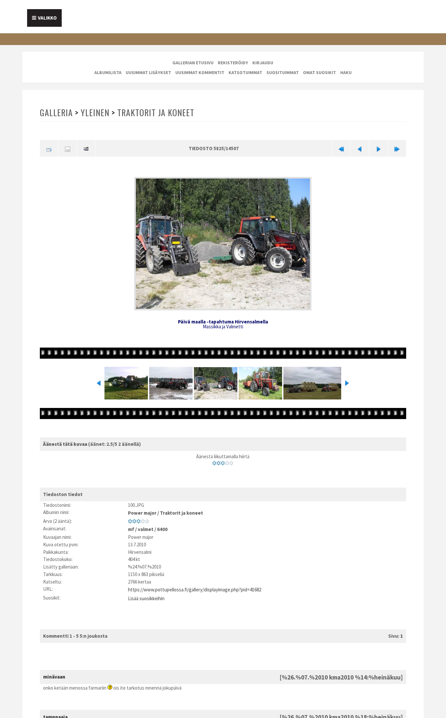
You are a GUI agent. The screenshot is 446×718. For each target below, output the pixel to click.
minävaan (54, 670)
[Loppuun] (397, 148)
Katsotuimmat (245, 72)
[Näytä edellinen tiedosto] (360, 148)
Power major (142, 510)
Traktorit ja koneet (154, 112)
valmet (145, 525)
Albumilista (107, 72)
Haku (346, 72)
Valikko (47, 18)
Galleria (56, 112)
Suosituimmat (282, 72)
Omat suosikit (319, 72)
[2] (218, 461)
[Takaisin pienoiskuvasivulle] (49, 148)
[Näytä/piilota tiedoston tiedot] (67, 148)
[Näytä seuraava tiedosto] (378, 148)
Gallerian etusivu (193, 63)
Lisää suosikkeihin (146, 592)
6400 (162, 525)
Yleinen (94, 112)
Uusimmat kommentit (199, 72)
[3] (223, 461)
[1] (214, 461)
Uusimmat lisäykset (148, 72)
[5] (231, 461)
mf (131, 525)
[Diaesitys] (86, 148)
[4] (227, 461)
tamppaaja (55, 710)
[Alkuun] (341, 148)
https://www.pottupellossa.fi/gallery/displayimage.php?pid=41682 (194, 584)
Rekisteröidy (233, 63)
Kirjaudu (262, 63)
